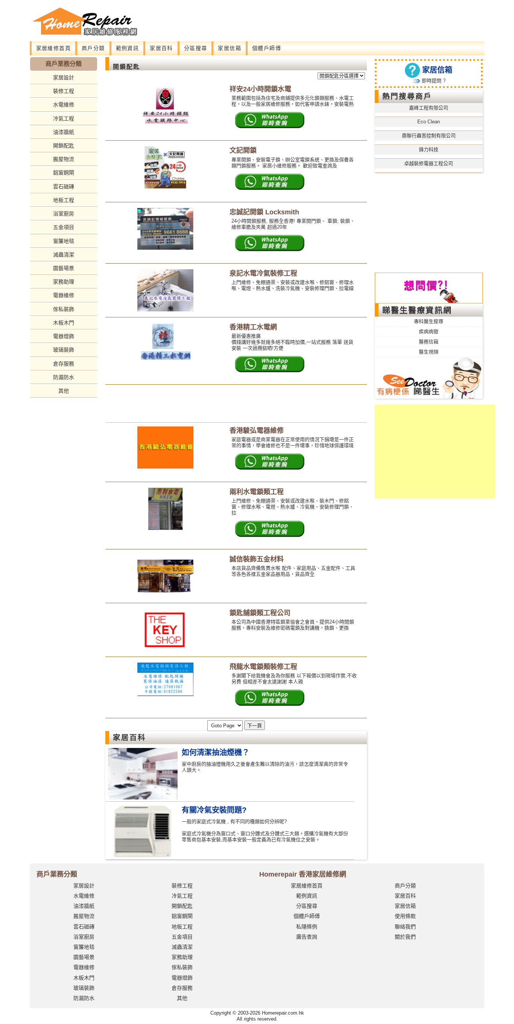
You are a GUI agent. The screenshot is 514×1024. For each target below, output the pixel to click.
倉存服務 (63, 364)
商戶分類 (93, 48)
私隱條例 (306, 927)
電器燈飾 (63, 336)
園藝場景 (63, 268)
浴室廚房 (63, 214)
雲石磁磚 (63, 187)
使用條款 (405, 916)
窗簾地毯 (63, 241)
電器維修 (63, 295)
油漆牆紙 (63, 132)
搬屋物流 (63, 159)
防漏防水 (63, 377)
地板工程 (63, 200)
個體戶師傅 (266, 48)
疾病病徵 (428, 331)
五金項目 (63, 227)
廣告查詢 (306, 937)
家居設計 (63, 77)
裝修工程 (63, 91)
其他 (63, 391)
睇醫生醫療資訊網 (417, 310)
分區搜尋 (195, 48)
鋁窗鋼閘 (63, 173)
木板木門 (63, 323)
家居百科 (161, 48)
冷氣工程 (63, 118)
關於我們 (405, 937)
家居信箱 (229, 48)
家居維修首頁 (53, 48)
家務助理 (63, 282)
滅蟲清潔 (63, 255)
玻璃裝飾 (63, 350)
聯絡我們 (405, 927)
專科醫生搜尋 (428, 321)
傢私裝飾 (63, 309)
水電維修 (63, 105)
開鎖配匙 (63, 146)
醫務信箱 (428, 341)
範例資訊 (127, 48)
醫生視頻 (428, 352)
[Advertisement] (296, 17)
